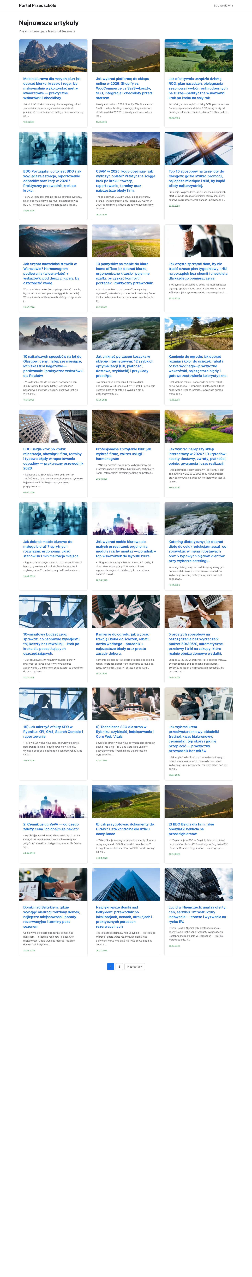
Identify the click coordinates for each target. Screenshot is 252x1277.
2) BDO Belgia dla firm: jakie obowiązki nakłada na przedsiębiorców (191, 829)
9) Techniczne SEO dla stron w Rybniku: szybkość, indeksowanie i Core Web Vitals (125, 732)
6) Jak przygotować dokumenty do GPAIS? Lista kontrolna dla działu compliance (125, 829)
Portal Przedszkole (37, 5)
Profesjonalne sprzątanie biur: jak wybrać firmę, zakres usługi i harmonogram (123, 454)
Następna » (134, 966)
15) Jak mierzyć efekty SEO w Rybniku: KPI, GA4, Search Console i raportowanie (53, 732)
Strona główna (223, 5)
